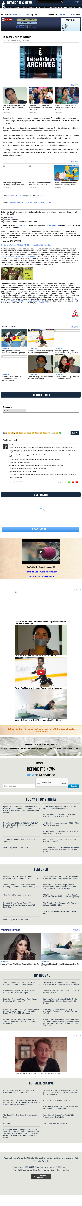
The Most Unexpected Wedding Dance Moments (13, 184)
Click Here (21, 225)
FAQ (26, 1158)
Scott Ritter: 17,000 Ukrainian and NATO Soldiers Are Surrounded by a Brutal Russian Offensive (60, 1011)
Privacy (39, 1158)
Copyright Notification (65, 1158)
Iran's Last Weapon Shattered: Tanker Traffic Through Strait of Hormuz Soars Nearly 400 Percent (60, 1001)
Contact (32, 1158)
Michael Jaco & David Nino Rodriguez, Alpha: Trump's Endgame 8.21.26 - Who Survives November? (20, 1021)
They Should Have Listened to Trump (17, 895)
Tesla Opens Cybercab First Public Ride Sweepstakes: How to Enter (58, 1116)
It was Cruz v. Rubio (17, 196)
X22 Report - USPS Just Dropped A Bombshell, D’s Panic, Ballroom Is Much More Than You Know (61, 850)
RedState (41, 196)
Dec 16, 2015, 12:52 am (16, 482)
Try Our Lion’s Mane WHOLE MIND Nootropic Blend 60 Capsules (26, 245)
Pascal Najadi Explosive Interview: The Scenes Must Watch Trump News (61, 832)
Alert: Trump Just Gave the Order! (15, 848)
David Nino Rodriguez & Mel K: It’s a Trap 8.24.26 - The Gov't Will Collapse (59, 816)
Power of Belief (47, 7)
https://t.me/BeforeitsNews (66, 748)
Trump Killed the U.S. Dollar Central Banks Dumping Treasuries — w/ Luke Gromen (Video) (21, 886)
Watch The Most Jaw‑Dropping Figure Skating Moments (40, 352)
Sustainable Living (60, 7)
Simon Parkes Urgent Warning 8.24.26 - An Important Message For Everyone (59, 807)
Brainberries (6, 188)
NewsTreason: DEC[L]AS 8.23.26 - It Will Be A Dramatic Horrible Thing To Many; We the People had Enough (20, 825)
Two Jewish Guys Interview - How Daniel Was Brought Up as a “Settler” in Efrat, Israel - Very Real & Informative (60, 1092)
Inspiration (72, 7)
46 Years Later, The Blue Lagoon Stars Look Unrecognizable (11, 378)
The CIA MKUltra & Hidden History (56, 1123)
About (6, 1158)
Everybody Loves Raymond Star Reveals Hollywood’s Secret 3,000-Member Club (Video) (21, 877)
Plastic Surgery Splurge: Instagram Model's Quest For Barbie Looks (66, 352)
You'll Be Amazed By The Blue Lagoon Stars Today (66, 378)
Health (25, 7)
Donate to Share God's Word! (41, 576)
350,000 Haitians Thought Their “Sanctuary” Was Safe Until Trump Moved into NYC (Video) (61, 896)
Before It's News (20, 2)
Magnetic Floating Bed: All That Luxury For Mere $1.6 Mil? (39, 720)
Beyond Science (34, 7)
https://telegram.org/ (29, 748)
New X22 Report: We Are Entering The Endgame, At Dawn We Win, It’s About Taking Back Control (20, 905)
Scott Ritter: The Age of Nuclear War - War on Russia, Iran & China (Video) (20, 1000)
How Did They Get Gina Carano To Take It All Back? (40, 378)
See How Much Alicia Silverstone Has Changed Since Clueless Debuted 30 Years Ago (40, 623)
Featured (10, 7)
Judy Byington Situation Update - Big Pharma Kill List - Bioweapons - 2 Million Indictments (60, 877)
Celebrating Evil (9, 1123)
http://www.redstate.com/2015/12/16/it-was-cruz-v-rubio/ (30, 203)
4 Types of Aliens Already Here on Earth (58, 1100)
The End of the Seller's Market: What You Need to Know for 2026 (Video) (61, 904)
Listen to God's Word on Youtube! (41, 572)
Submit (74, 786)
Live (79, 7)
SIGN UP (30, 775)
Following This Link (44, 303)
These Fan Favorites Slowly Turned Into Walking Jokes (65, 184)
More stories (32, 27)
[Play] (41, 551)
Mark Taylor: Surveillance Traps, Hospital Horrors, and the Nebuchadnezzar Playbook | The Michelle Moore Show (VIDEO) (60, 887)
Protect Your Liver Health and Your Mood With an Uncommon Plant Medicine (60, 1108)
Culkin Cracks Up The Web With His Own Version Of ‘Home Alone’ (38, 1073)
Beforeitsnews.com (19, 14)
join (12, 218)
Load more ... (40, 529)
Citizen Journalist (53, 225)
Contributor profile (21, 27)
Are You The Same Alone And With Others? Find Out (41, 184)
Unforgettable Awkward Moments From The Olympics (13, 352)
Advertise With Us (16, 1158)
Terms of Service (49, 1158)
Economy (18, 7)
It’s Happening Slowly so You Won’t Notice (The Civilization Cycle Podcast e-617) (21, 1091)
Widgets (45, 1161)
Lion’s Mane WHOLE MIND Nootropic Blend (18, 256)
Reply (61, 482)
